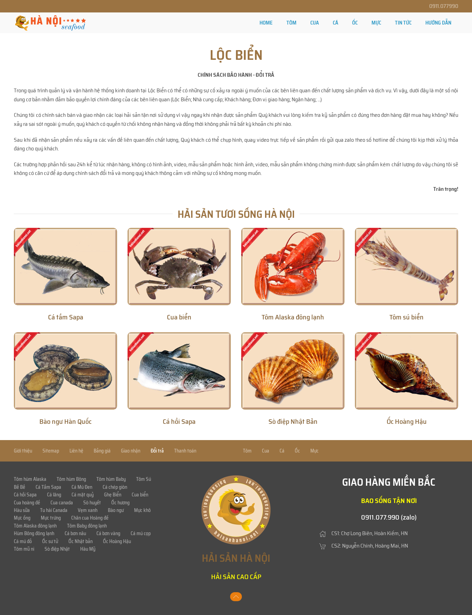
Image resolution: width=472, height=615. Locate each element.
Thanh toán (185, 451)
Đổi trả (157, 451)
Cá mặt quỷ (83, 494)
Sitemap (51, 451)
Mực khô (142, 510)
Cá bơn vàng (108, 533)
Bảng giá (102, 451)
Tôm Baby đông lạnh (87, 526)
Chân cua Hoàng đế (89, 518)
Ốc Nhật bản (80, 541)
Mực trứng (51, 518)
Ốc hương (120, 502)
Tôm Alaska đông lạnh (293, 317)
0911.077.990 (380, 517)
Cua (314, 23)
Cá (335, 23)
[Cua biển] (179, 266)
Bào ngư (116, 510)
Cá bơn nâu (75, 533)
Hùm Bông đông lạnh (34, 533)
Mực (376, 23)
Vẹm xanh (87, 510)
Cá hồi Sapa (179, 421)
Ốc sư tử (50, 541)
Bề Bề (19, 487)
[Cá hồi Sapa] (179, 371)
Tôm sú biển (406, 317)
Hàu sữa (22, 510)
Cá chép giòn (115, 487)
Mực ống (22, 518)
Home (266, 23)
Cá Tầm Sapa (48, 487)
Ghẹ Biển (112, 494)
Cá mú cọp (141, 533)
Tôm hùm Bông (71, 479)
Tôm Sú (143, 479)
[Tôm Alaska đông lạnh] (292, 266)
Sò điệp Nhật (57, 549)
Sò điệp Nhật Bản (293, 421)
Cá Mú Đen (82, 487)
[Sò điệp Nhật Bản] (292, 371)
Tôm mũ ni (24, 549)
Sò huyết (92, 502)
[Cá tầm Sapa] (65, 266)
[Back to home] (50, 22)
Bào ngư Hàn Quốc (65, 421)
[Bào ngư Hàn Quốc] (65, 371)
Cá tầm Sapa (65, 317)
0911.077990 (443, 6)
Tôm (291, 23)
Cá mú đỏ (23, 541)
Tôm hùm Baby (111, 479)
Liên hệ (76, 451)
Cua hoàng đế (27, 502)
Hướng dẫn (438, 23)
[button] (236, 596)
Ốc (355, 23)
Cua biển (179, 317)
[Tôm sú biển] (406, 266)
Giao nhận (130, 451)
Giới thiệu (23, 451)
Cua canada (61, 502)
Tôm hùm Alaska (30, 479)
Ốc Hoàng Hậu (407, 421)
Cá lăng (54, 494)
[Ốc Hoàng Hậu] (406, 371)
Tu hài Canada (53, 510)
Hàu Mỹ (87, 549)
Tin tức (403, 23)
